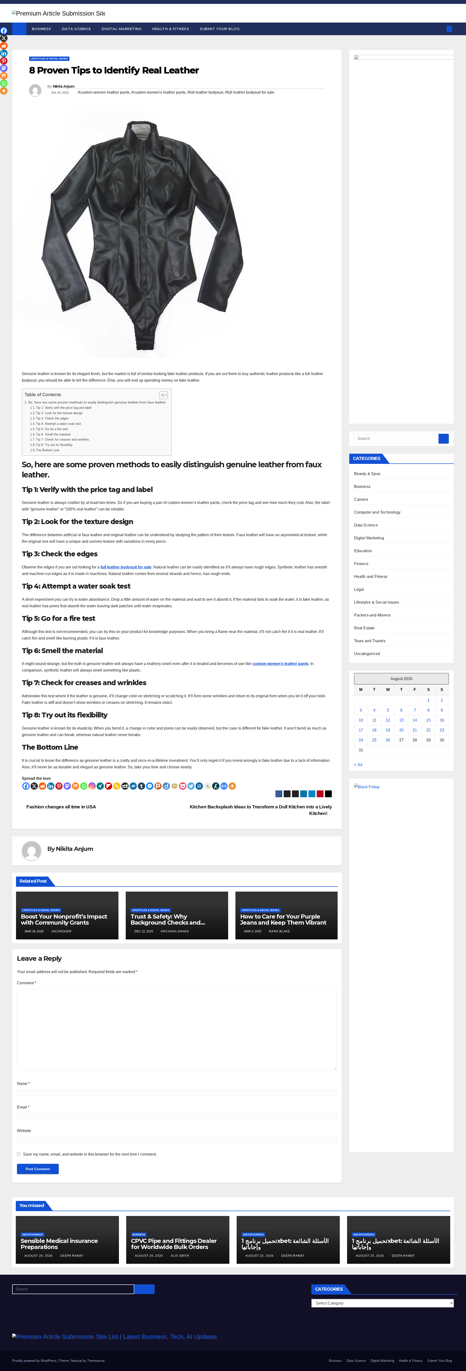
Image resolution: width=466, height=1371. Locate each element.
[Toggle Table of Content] (161, 395)
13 (401, 720)
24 (361, 740)
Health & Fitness (170, 29)
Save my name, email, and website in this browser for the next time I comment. (90, 1154)
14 (415, 720)
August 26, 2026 (39, 1255)
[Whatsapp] (83, 786)
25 (374, 740)
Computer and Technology (377, 512)
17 (361, 730)
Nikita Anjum (64, 86)
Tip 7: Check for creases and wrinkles (62, 439)
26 (388, 740)
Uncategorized (367, 654)
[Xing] (100, 786)
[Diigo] (166, 786)
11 (374, 720)
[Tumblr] (141, 786)
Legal (359, 589)
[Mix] (75, 786)
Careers (361, 499)
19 (388, 730)
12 (388, 720)
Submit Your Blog (220, 29)
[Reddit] (42, 786)
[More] (232, 786)
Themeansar (95, 1361)
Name (23, 1084)
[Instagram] (92, 786)
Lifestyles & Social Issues (49, 58)
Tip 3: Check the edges (52, 418)
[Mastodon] (67, 786)
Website (24, 1131)
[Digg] (199, 786)
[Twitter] (191, 786)
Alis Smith (180, 1255)
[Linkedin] (50, 786)
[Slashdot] (215, 786)
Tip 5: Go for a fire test (52, 429)
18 (374, 730)
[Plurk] (158, 786)
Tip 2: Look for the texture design (59, 413)
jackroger (61, 931)
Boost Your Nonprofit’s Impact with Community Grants (64, 919)
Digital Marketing (122, 29)
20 (401, 730)
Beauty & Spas (367, 474)
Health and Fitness (371, 577)
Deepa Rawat (71, 1255)
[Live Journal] (207, 786)
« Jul (358, 765)
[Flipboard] (108, 786)
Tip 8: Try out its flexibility (54, 445)
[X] (34, 786)
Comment (26, 983)
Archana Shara (175, 931)
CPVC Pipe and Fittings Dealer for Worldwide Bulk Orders (174, 1243)
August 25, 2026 (260, 1255)
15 (428, 720)
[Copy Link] (116, 786)
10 (361, 720)
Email (23, 1107)
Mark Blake (279, 931)
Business (41, 29)
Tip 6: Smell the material (53, 434)
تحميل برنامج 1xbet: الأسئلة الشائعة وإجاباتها (285, 1243)
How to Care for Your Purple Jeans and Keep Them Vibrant (283, 919)
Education (363, 551)
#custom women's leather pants (158, 92)
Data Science (76, 29)
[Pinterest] (59, 786)
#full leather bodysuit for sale (249, 92)
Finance (361, 564)
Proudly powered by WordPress (34, 1361)
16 (442, 720)
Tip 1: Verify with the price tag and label (64, 408)
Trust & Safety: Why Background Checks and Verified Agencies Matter (166, 922)
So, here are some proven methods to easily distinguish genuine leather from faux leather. (97, 402)
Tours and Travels (369, 641)
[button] (441, 29)
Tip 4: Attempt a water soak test (58, 424)
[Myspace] (125, 786)
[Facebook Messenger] (149, 786)
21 (415, 730)
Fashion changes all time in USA (60, 806)
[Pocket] (182, 786)
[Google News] (224, 786)
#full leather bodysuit (205, 92)
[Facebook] (26, 786)
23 (442, 730)
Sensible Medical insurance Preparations (59, 1243)
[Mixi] (174, 786)
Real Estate (364, 628)
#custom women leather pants (103, 92)
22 (428, 730)
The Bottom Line (47, 450)
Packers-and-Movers (372, 615)
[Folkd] (133, 786)
